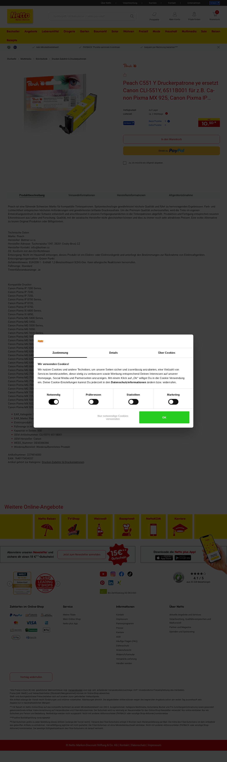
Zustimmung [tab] (60, 352)
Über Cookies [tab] (166, 352)
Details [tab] (113, 352)
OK (164, 417)
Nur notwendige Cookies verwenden (113, 417)
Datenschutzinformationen (128, 382)
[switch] (93, 402)
